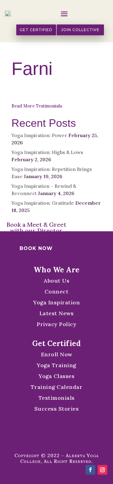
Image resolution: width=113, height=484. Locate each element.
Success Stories (56, 408)
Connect (57, 291)
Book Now (36, 248)
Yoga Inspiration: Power (39, 135)
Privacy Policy (56, 324)
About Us (56, 280)
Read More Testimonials (36, 106)
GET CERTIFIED (36, 29)
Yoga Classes (56, 376)
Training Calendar (57, 386)
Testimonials (57, 397)
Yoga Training (56, 365)
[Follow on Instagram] (102, 470)
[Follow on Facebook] (90, 470)
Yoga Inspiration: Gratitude (42, 203)
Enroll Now (56, 354)
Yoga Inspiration (56, 302)
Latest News (56, 313)
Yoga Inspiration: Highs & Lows (47, 152)
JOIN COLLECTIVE (80, 29)
